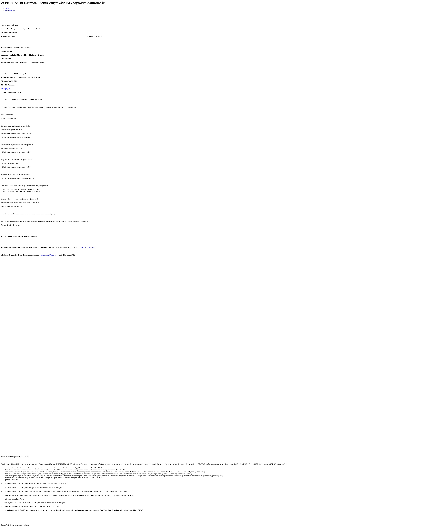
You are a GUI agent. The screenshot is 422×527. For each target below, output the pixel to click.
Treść (7, 8)
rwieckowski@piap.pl (87, 247)
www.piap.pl (5, 89)
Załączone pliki (10, 10)
